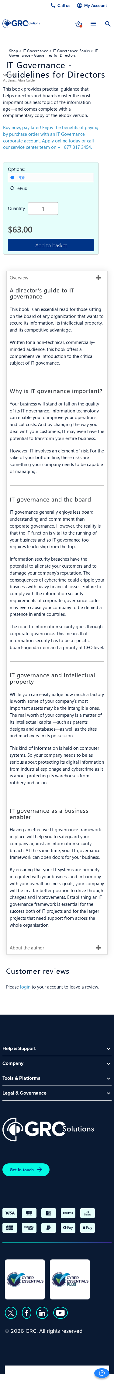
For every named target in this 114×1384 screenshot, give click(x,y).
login (25, 986)
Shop (13, 50)
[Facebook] (26, 1313)
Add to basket (51, 245)
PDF (21, 177)
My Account (95, 5)
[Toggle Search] (108, 23)
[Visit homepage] (21, 23)
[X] (11, 1313)
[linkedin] (42, 1313)
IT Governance (35, 50)
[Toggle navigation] (93, 23)
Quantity (16, 208)
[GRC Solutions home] (48, 1130)
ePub (22, 188)
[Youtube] (60, 1313)
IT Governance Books (71, 50)
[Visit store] (78, 23)
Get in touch (22, 1170)
